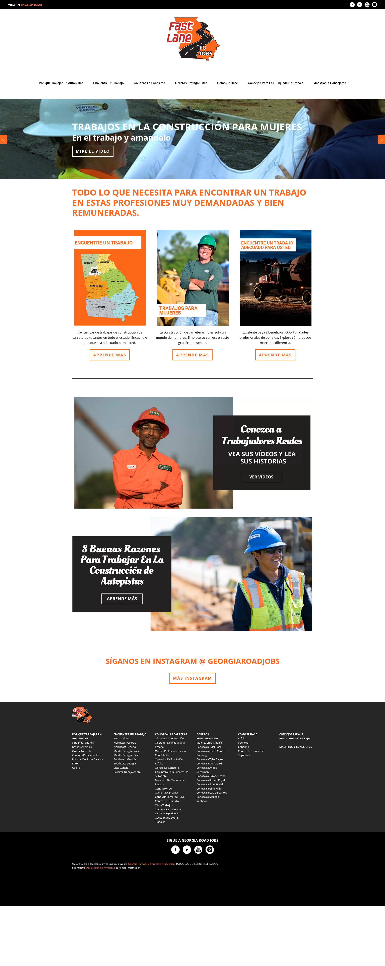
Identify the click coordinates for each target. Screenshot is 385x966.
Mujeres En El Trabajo (209, 742)
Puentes (243, 742)
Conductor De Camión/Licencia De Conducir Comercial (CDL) (170, 793)
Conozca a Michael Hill (210, 763)
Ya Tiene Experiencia (167, 813)
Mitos (75, 763)
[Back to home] (192, 39)
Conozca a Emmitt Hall (210, 784)
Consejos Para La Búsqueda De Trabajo (275, 83)
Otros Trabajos (164, 805)
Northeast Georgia (125, 747)
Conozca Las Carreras (149, 83)
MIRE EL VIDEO (93, 151)
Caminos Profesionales (85, 755)
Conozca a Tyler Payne (210, 759)
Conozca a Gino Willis (209, 788)
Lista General (121, 767)
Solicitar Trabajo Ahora (127, 772)
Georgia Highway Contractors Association (151, 864)
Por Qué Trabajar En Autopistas (61, 83)
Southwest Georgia (125, 759)
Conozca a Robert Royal (211, 780)
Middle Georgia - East (126, 755)
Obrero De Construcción (169, 738)
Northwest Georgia (125, 742)
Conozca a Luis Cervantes (212, 792)
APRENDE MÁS (109, 355)
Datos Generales (82, 747)
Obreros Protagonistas (191, 83)
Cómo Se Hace (227, 83)
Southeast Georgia (125, 763)
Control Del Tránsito (167, 801)
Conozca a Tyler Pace (209, 747)
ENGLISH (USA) (31, 5)
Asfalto (242, 738)
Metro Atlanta (122, 738)
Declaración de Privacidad (100, 867)
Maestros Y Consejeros (329, 83)
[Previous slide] (3, 139)
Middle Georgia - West (127, 751)
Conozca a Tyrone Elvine (211, 776)
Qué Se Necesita (81, 751)
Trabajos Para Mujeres (168, 809)
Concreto (243, 747)
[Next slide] (381, 139)
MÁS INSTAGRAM (192, 678)
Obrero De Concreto (167, 767)
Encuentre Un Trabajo (108, 83)
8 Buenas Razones (83, 742)
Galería (76, 767)
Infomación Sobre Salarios (87, 759)
